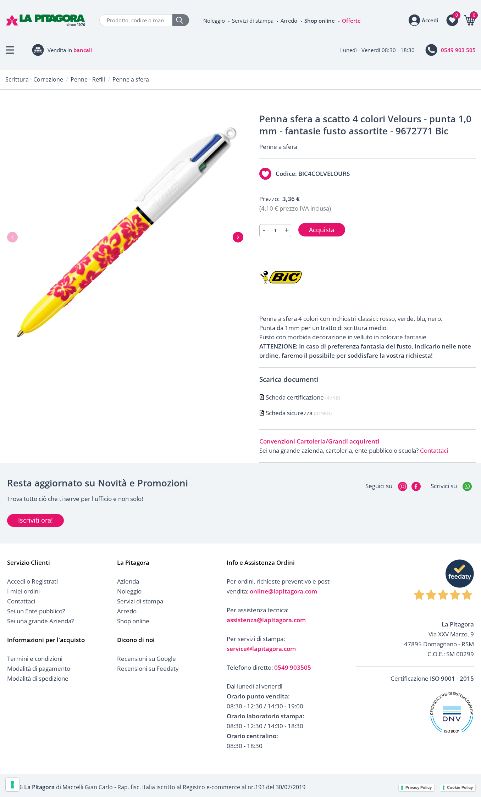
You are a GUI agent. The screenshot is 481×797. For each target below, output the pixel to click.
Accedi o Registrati (32, 581)
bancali (82, 50)
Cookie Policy (460, 787)
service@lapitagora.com (261, 649)
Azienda (128, 581)
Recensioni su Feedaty (148, 668)
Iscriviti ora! (35, 520)
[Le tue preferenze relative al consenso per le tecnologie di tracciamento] (12, 784)
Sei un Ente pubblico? (36, 611)
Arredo (289, 20)
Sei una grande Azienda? (40, 621)
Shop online (319, 20)
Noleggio (214, 20)
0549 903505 (292, 667)
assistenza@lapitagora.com (266, 620)
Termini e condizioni (34, 658)
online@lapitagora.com (283, 591)
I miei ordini (23, 591)
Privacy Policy (418, 787)
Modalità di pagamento (38, 668)
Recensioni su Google (146, 658)
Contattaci (434, 450)
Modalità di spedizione (37, 678)
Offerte (351, 20)
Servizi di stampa (252, 20)
